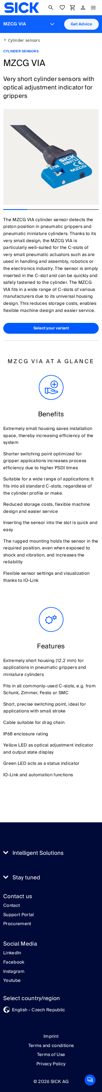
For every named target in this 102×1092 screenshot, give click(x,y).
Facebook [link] (13, 962)
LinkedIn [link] (12, 953)
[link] (21, 7)
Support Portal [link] (18, 915)
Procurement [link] (17, 924)
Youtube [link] (12, 980)
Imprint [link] (51, 1036)
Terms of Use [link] (51, 1054)
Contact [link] (11, 905)
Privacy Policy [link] (51, 1064)
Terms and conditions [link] (51, 1045)
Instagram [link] (13, 971)
